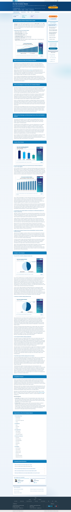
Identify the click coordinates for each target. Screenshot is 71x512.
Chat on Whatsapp (52, 54)
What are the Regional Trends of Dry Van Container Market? (53, 30)
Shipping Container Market (18, 492)
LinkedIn (20, 482)
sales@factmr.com (52, 61)
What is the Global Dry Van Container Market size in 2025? (23, 464)
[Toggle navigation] (57, 1)
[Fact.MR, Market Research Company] (15, 0)
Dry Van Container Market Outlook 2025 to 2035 (52, 25)
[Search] (54, 1)
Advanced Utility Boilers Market (18, 489)
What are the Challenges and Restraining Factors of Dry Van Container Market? (53, 33)
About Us (30, 499)
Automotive (16, 2)
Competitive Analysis (52, 39)
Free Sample (54, 16)
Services (35, 499)
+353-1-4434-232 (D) (53, 57)
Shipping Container (42, 392)
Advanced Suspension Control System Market (37, 489)
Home (13, 2)
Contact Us (40, 499)
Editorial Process (52, 48)
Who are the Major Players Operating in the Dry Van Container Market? (25, 468)
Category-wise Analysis (52, 37)
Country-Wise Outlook (52, 35)
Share (41, 162)
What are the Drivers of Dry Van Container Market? (52, 27)
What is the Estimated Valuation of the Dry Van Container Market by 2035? (26, 470)
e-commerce (31, 69)
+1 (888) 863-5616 (52, 59)
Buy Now (53, 7)
